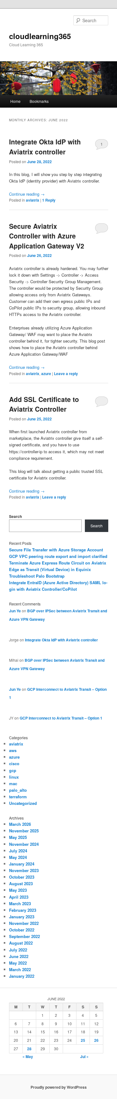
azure (46, 373)
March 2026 (20, 824)
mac (13, 783)
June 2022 (18, 956)
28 (29, 1048)
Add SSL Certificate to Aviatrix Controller (44, 404)
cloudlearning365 (40, 36)
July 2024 (18, 851)
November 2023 (24, 870)
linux (14, 777)
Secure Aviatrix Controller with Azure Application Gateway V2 (46, 235)
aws (13, 750)
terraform (18, 797)
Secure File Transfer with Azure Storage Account (56, 550)
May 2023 (18, 890)
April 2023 (18, 897)
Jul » (84, 1056)
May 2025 (18, 837)
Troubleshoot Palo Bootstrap (37, 576)
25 (83, 1040)
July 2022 (18, 950)
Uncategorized (23, 803)
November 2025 (24, 831)
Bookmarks (39, 101)
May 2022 (18, 963)
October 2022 (21, 930)
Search (15, 516)
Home (15, 101)
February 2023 (22, 910)
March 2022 (20, 969)
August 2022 (21, 943)
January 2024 (21, 864)
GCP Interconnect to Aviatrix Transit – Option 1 (61, 718)
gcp (12, 770)
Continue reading (27, 194)
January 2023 (21, 917)
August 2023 (21, 883)
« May (27, 1056)
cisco (14, 763)
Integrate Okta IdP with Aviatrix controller (45, 146)
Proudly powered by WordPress (59, 1087)
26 (96, 1040)
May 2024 (18, 857)
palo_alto (18, 790)
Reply (49, 200)
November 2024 (24, 844)
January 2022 (21, 976)
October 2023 (21, 877)
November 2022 (24, 923)
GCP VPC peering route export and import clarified (58, 556)
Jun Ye (15, 611)
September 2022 (24, 936)
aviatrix (32, 200)
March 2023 (20, 903)
